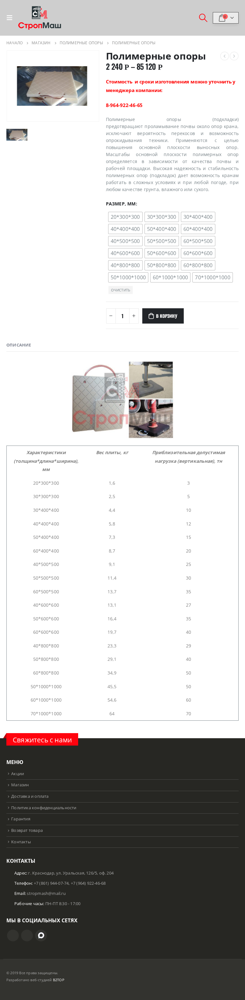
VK (27, 935)
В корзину (166, 315)
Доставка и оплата (29, 796)
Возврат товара (27, 830)
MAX (41, 935)
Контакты (21, 842)
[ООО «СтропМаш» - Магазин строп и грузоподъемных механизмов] (39, 18)
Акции (17, 773)
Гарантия (20, 819)
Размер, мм (121, 204)
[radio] (125, 217)
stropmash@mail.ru (46, 893)
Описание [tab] (18, 345)
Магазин (20, 785)
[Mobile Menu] (11, 17)
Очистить (120, 290)
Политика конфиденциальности (43, 808)
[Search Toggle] (203, 18)
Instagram (13, 935)
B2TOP (58, 979)
